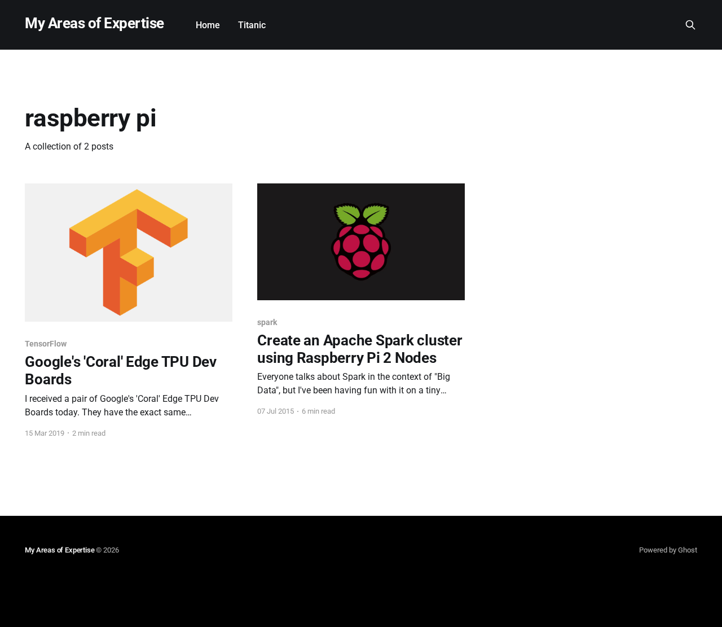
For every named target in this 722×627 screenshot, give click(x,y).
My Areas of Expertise (94, 23)
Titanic (252, 25)
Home (208, 25)
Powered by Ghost (668, 550)
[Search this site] (690, 25)
